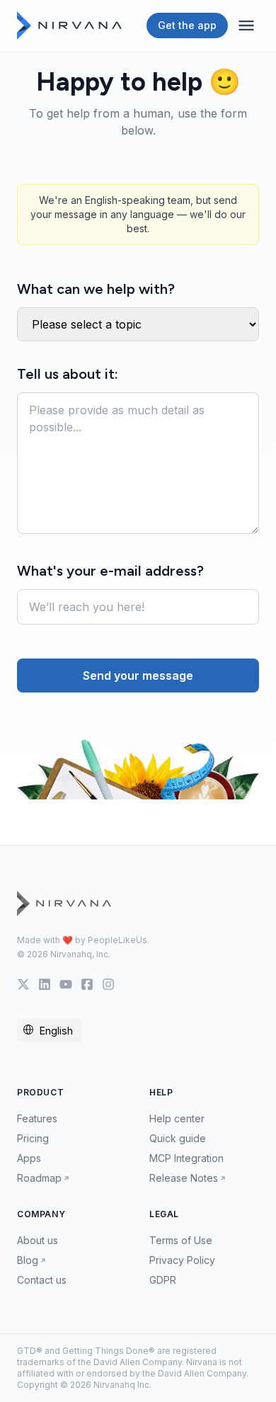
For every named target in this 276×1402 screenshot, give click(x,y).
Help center (177, 1118)
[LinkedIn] (44, 984)
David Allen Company (137, 1362)
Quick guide (177, 1138)
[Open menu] (246, 25)
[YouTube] (65, 984)
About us (37, 1240)
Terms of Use (180, 1240)
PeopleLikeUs (117, 940)
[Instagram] (108, 984)
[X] (23, 984)
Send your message (138, 675)
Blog (27, 1260)
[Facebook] (87, 984)
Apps (29, 1158)
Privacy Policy (182, 1260)
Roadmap (39, 1178)
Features (37, 1118)
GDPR (162, 1280)
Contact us (42, 1280)
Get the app (187, 25)
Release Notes (183, 1178)
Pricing (33, 1138)
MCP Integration (186, 1158)
